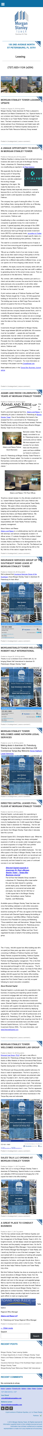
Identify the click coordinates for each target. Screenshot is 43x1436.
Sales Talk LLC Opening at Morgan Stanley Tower (17, 1159)
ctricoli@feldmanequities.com (11, 1398)
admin (23, 109)
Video (29, 1388)
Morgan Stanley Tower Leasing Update (14, 1352)
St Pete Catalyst (28, 167)
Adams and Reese (33, 412)
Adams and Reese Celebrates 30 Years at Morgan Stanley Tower (21, 394)
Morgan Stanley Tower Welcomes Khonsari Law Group (20, 1046)
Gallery (24, 1388)
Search (4, 1331)
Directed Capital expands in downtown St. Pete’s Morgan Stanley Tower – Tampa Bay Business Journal (17, 871)
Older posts (7, 1328)
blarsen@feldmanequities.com (11, 1405)
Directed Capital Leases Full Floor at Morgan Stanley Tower (21, 805)
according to (34, 233)
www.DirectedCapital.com (9, 1029)
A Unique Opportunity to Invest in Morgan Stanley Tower (20, 149)
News (34, 1388)
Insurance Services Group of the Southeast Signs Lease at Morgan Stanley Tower (21, 563)
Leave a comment (24, 141)
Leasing (8, 1388)
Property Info (16, 1388)
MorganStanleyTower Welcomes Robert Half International (21, 649)
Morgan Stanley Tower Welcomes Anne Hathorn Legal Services (20, 734)
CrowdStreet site (28, 363)
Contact (39, 1388)
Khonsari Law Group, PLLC (10, 1055)
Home (3, 1388)
